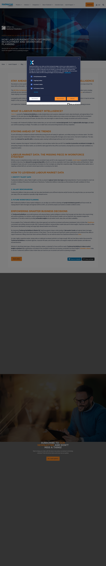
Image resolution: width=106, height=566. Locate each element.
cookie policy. (68, 72)
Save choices (35, 98)
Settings (36, 92)
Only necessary (60, 98)
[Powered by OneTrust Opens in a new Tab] (73, 104)
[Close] (78, 58)
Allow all (72, 98)
